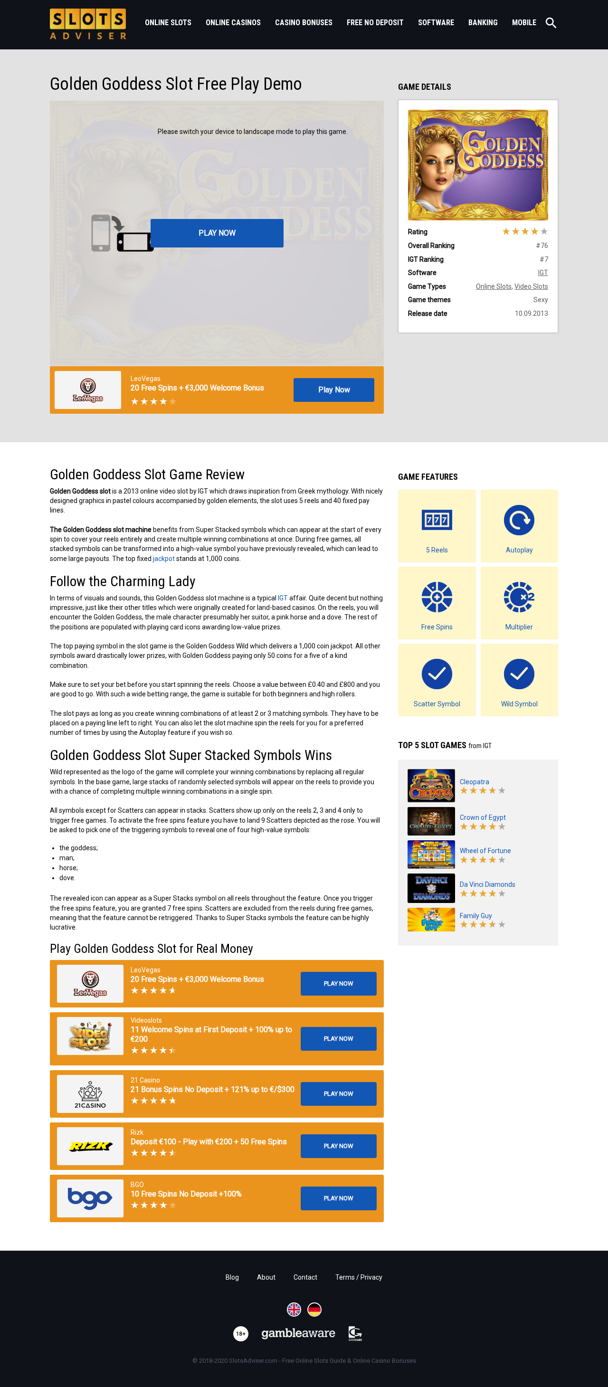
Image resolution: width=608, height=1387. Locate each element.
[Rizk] (90, 1146)
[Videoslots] (90, 1036)
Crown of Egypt (483, 817)
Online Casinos (233, 22)
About (266, 1277)
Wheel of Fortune (485, 851)
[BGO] (90, 1198)
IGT (283, 598)
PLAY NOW (217, 233)
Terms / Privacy (358, 1277)
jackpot (164, 558)
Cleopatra (474, 782)
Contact (305, 1277)
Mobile (524, 22)
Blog (232, 1277)
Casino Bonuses (303, 22)
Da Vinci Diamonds (487, 884)
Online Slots (168, 22)
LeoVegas (146, 378)
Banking (483, 22)
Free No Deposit (375, 22)
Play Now (334, 389)
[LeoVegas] (90, 984)
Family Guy (476, 916)
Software (436, 22)
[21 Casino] (90, 1094)
